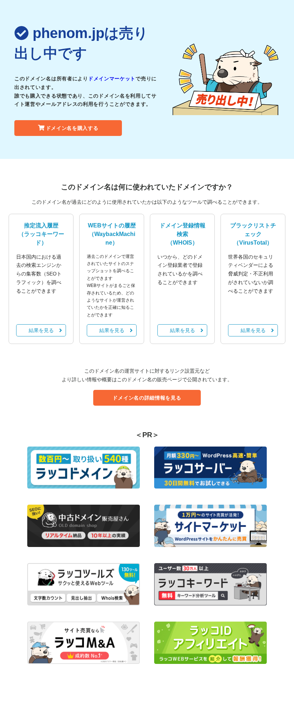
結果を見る (41, 330)
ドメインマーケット (112, 78)
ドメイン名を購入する (72, 128)
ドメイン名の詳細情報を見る (147, 398)
